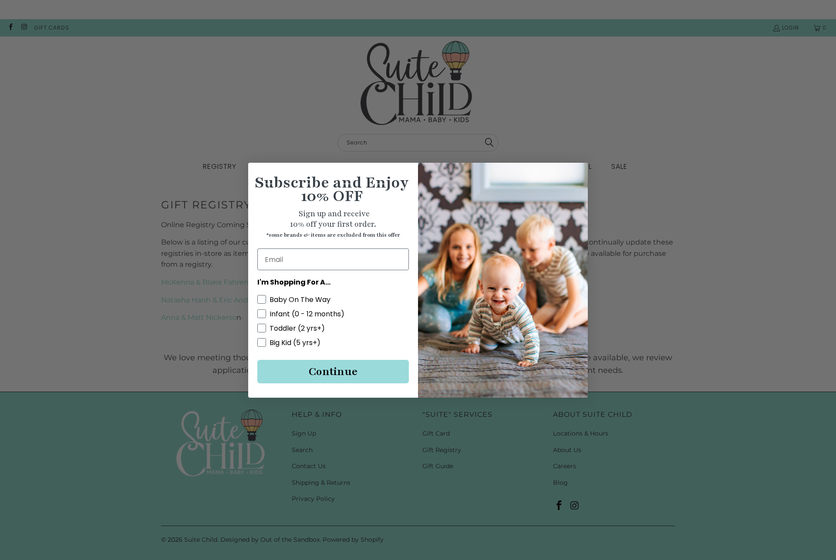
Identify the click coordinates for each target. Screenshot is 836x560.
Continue (333, 371)
